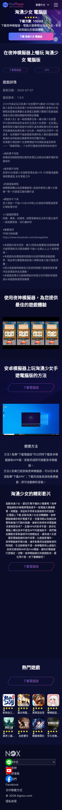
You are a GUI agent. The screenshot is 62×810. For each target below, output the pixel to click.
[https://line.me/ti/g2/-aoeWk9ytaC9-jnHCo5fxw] (9, 762)
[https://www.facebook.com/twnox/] (9, 778)
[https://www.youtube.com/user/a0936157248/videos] (9, 770)
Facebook (12, 784)
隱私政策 (11, 801)
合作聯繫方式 (14, 790)
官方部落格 (12, 773)
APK (47, 69)
